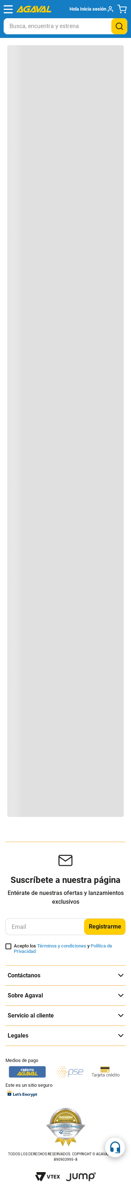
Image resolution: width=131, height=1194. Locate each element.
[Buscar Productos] (119, 26)
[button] (91, 9)
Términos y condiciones (61, 946)
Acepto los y (63, 948)
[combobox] (65, 26)
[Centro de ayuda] (115, 1147)
